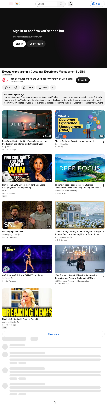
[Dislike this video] (16, 87)
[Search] (61, 4)
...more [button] (99, 103)
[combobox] (47, 4)
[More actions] (53, 87)
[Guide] (5, 4)
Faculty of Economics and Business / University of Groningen (41, 78)
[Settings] (86, 4)
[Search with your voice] (70, 4)
